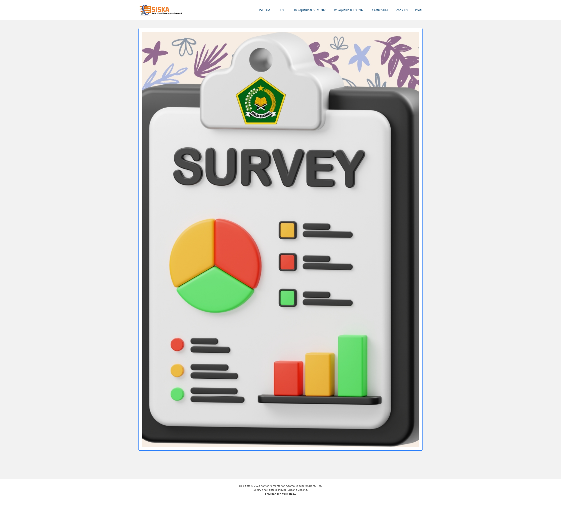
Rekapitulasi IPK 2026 (349, 10)
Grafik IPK (401, 10)
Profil (419, 10)
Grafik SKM (380, 10)
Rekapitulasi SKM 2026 (310, 10)
